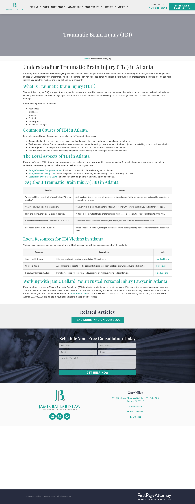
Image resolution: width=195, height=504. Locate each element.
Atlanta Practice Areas (53, 7)
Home (86, 59)
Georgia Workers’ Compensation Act (45, 170)
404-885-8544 (158, 7)
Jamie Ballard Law (78, 293)
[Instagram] (59, 416)
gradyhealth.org (162, 259)
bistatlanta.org (161, 273)
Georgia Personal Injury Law (42, 173)
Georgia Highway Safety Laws (43, 177)
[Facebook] (67, 416)
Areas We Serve (92, 7)
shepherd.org (160, 266)
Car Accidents (74, 7)
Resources (108, 7)
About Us (34, 7)
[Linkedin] (52, 416)
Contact (121, 7)
